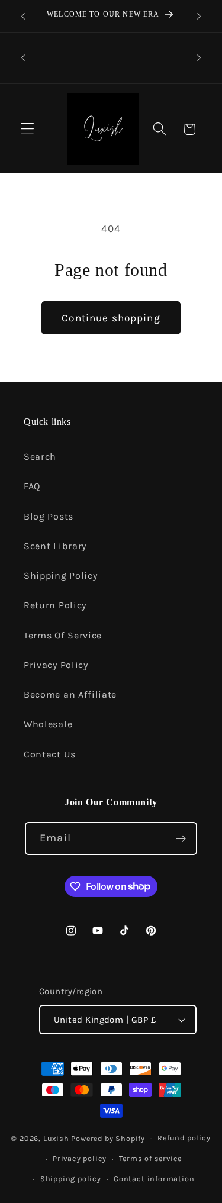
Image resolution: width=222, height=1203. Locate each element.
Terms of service (150, 1158)
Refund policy (183, 1137)
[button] (27, 129)
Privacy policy (80, 1158)
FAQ (32, 486)
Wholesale (48, 724)
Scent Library (55, 545)
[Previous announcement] (23, 16)
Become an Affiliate (70, 694)
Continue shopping (111, 318)
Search (40, 456)
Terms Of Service (63, 635)
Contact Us (50, 754)
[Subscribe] (181, 838)
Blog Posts (48, 516)
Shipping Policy (60, 575)
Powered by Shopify (108, 1137)
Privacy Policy (56, 664)
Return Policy (55, 605)
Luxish (56, 1137)
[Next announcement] (199, 16)
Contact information (154, 1178)
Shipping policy (70, 1178)
